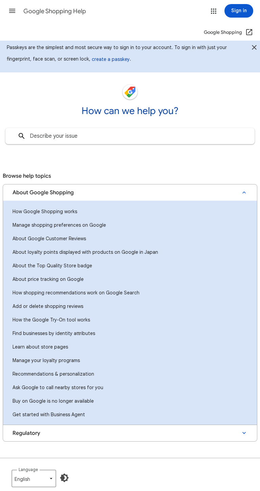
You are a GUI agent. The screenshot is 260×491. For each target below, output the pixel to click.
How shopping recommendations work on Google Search (76, 293)
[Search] (22, 136)
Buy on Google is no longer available (53, 401)
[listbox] (34, 478)
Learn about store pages (40, 347)
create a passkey (111, 59)
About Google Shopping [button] (43, 192)
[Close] (254, 48)
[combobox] (130, 136)
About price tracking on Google (48, 279)
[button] (12, 11)
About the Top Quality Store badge (52, 266)
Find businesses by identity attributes (54, 333)
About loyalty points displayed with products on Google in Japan (85, 252)
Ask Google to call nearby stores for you (58, 387)
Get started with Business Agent (49, 414)
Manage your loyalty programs (46, 360)
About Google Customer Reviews (49, 239)
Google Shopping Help (54, 11)
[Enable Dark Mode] (64, 478)
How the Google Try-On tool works (51, 320)
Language (28, 469)
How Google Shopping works (45, 211)
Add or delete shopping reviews (48, 306)
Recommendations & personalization (53, 374)
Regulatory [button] (26, 433)
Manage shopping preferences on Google (59, 225)
